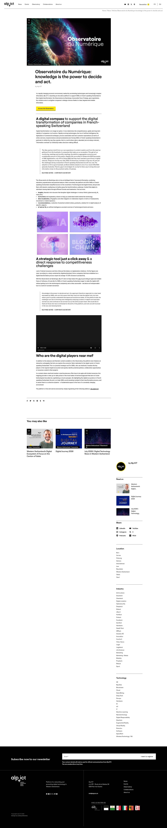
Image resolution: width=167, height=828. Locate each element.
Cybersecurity (120, 604)
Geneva (118, 561)
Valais (118, 574)
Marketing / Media (122, 655)
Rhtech (118, 663)
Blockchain (119, 687)
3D (117, 682)
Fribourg (119, 558)
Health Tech (120, 628)
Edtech (118, 609)
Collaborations (128, 789)
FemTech (119, 614)
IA (117, 704)
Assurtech (119, 596)
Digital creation (121, 601)
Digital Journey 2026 (64, 451)
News (109, 10)
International (120, 563)
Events (126, 784)
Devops (118, 698)
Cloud (118, 690)
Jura (117, 566)
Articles (114, 10)
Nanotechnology (121, 715)
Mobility (119, 658)
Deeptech (119, 606)
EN (160, 4)
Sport (118, 666)
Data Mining (120, 693)
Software (119, 731)
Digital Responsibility (123, 717)
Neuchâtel (119, 569)
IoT (117, 706)
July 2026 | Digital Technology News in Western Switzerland (97, 452)
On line (118, 555)
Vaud (118, 577)
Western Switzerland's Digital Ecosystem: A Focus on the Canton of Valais (39, 453)
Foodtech (119, 620)
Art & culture (120, 593)
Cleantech (119, 598)
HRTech (118, 631)
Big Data (119, 685)
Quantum (119, 720)
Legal (118, 644)
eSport (118, 612)
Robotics (119, 728)
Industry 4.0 (120, 634)
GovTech (119, 623)
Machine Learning (122, 712)
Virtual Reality (120, 725)
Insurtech (119, 639)
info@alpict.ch (93, 793)
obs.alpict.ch (94, 389)
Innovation (119, 636)
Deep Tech (119, 695)
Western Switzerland (123, 572)
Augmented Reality (122, 723)
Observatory (128, 787)
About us (127, 792)
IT (116, 709)
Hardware (119, 625)
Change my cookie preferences (19, 815)
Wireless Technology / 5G (124, 736)
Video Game (120, 642)
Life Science (120, 650)
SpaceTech (119, 734)
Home (104, 10)
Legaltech (119, 647)
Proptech (119, 661)
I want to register (147, 756)
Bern (117, 553)
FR (155, 4)
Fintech (118, 617)
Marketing (119, 653)
